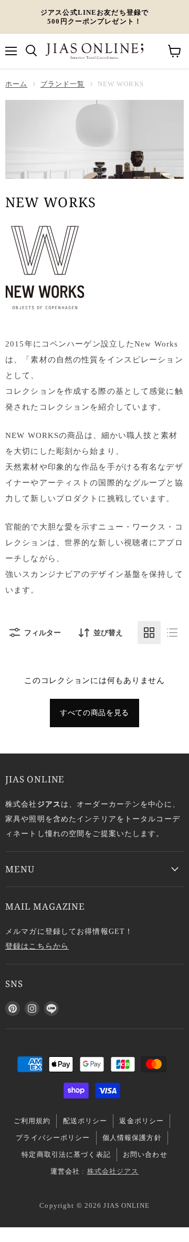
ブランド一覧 (62, 84)
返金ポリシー (141, 1121)
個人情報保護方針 (132, 1138)
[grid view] (149, 632)
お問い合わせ (145, 1154)
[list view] (172, 632)
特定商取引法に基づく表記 (66, 1154)
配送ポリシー (85, 1121)
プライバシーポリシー (53, 1138)
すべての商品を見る (94, 713)
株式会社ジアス (113, 1171)
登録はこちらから (37, 946)
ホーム (16, 84)
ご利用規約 (32, 1121)
